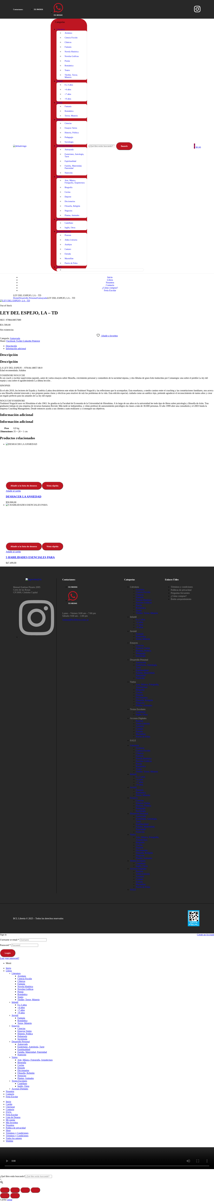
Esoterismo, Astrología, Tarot (30, 1047)
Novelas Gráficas (144, 602)
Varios (133, 682)
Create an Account (205, 934)
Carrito (9, 1104)
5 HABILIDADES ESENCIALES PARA (30, 557)
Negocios (140, 703)
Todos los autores (14, 1138)
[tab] (110, 346)
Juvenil (133, 631)
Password (5, 945)
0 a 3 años (140, 619)
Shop (8, 1130)
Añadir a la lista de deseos (24, 486)
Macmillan (141, 734)
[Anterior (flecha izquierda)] (5, 1195)
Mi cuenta (10, 1120)
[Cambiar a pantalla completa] (15, 1190)
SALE (133, 740)
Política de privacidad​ (16, 1128)
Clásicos (140, 595)
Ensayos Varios (143, 648)
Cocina (139, 692)
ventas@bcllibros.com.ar (75, 619)
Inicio (8, 968)
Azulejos (140, 726)
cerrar (9, 1199)
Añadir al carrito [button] (13, 491)
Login (8, 953)
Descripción (11, 346)
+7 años (139, 625)
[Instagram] (197, 9)
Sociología (141, 656)
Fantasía (139, 597)
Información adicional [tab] (16, 415)
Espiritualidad (142, 670)
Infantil (133, 617)
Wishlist (9, 1141)
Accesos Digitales (138, 718)
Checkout (10, 1107)
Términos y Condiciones (17, 1133)
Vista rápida (52, 486)
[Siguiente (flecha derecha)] (15, 1195)
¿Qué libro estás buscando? (12, 1176)
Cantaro (139, 729)
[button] (18, 9)
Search (124, 146)
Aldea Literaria (143, 723)
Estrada (139, 731)
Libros (9, 971)
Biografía (140, 689)
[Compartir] (25, 1190)
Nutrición (140, 678)
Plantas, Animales (144, 705)
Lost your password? (9, 958)
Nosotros (10, 1091)
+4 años (139, 622)
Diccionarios (141, 697)
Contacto (10, 1094)
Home (16, 298)
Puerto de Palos (143, 736)
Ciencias (140, 645)
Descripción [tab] (9, 355)
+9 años (139, 627)
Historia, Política (143, 650)
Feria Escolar (12, 1096)
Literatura (134, 587)
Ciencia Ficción (143, 592)
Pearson (139, 721)
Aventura (140, 589)
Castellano (140, 712)
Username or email (9, 939)
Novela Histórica (143, 600)
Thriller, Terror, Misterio (147, 613)
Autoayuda (42, 298)
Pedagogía (140, 653)
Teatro (139, 610)
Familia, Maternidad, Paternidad (145, 674)
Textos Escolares (137, 709)
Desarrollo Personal (28, 298)
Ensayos (134, 643)
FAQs (8, 1112)
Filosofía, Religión (144, 700)
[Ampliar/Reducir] (5, 1190)
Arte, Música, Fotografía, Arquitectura (35, 1060)
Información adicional (16, 348)
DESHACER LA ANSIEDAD (23, 496)
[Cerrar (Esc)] (35, 1190)
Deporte (139, 695)
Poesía (139, 605)
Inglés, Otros (142, 714)
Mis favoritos (12, 1122)
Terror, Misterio (143, 639)
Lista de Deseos (13, 1117)
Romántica (141, 608)
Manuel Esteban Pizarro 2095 (26, 587)
